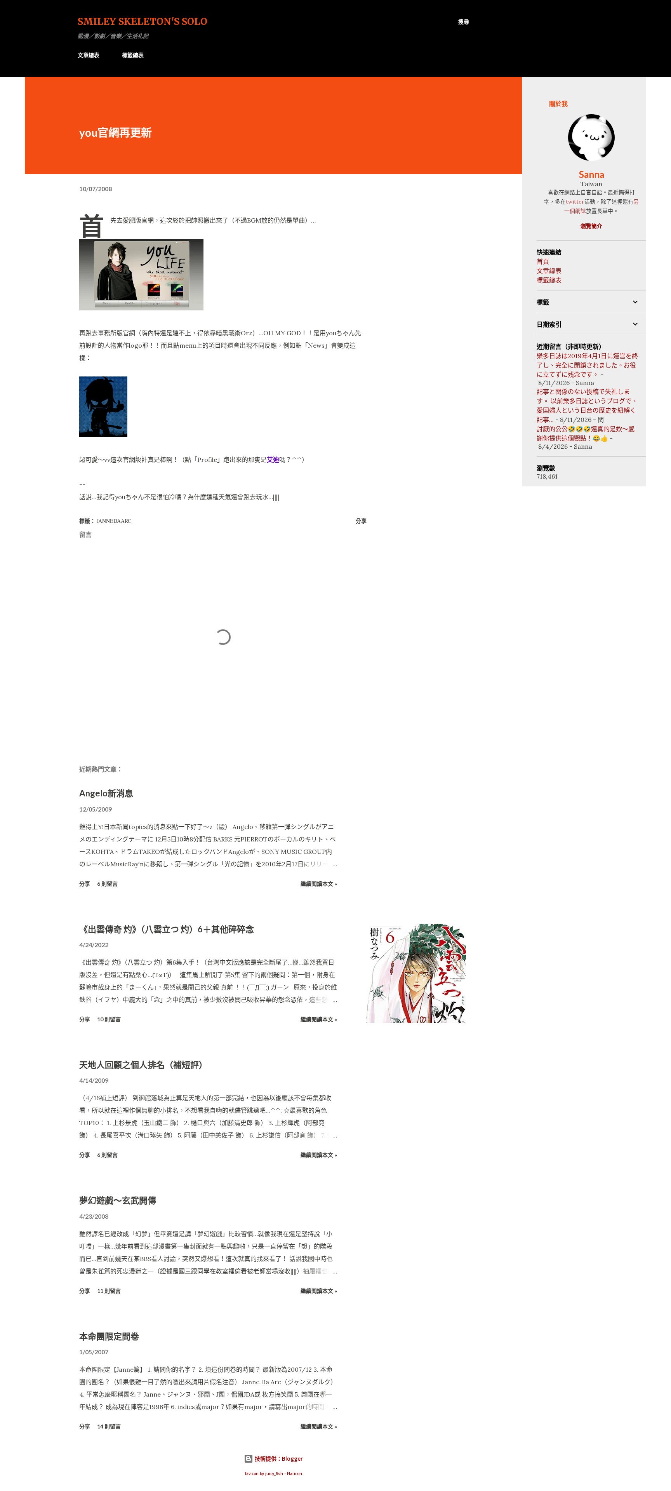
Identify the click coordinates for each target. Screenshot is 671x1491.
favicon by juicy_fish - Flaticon (273, 1473)
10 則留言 (109, 1019)
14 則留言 (109, 1426)
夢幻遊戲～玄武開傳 (117, 1200)
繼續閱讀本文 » (319, 883)
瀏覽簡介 (591, 226)
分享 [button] (361, 520)
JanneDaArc (114, 520)
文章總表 (88, 55)
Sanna (591, 174)
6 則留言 (107, 883)
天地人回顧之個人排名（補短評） (143, 1064)
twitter (575, 201)
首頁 (543, 261)
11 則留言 (109, 1290)
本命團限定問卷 (109, 1336)
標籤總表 (133, 55)
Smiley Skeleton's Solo (142, 22)
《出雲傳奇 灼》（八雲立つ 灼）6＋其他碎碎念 (166, 929)
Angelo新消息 (106, 793)
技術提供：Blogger (278, 1458)
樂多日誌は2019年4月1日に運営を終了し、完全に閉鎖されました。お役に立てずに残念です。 (587, 365)
